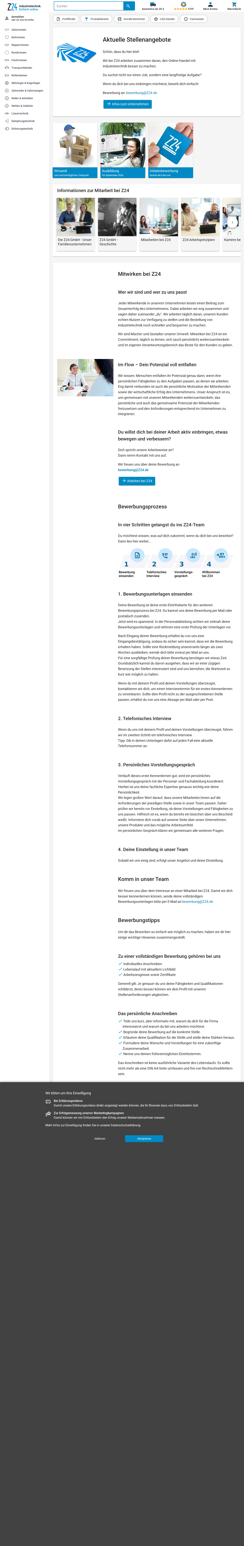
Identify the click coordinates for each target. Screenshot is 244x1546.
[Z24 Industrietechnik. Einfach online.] (25, 6)
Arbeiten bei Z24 (139, 481)
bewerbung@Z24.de (141, 93)
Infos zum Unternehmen (130, 104)
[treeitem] (28, 37)
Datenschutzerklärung (125, 1125)
